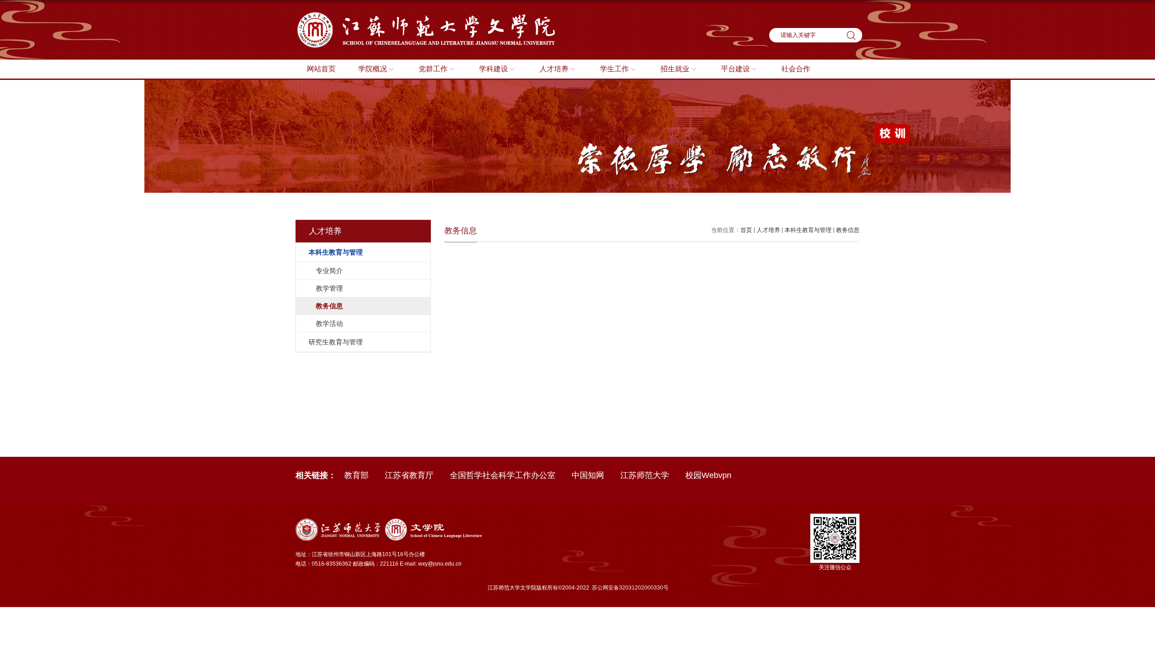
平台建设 (735, 69)
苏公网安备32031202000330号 (630, 588)
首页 (746, 230)
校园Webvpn (708, 475)
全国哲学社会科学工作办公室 (502, 475)
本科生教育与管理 (808, 230)
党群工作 (433, 69)
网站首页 (321, 69)
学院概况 (372, 69)
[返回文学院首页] (430, 14)
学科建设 (493, 69)
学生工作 (614, 69)
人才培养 (554, 69)
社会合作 (795, 69)
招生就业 (675, 69)
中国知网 (588, 475)
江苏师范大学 (644, 475)
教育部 (356, 475)
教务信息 (847, 230)
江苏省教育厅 (409, 475)
